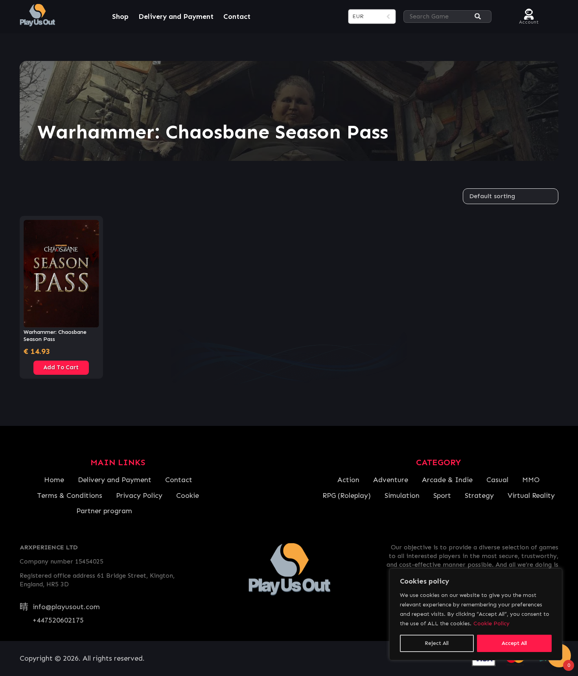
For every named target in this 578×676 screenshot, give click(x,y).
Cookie (187, 495)
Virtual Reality (531, 495)
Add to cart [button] (61, 367)
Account (529, 21)
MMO (530, 479)
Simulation (402, 495)
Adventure (390, 479)
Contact (236, 16)
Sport (442, 495)
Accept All (514, 643)
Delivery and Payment (176, 16)
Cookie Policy (491, 623)
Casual (497, 479)
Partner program (104, 511)
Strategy (479, 495)
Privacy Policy (139, 495)
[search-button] (477, 16)
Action (348, 479)
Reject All (437, 643)
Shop (120, 16)
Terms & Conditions (69, 495)
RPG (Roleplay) (346, 495)
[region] (475, 614)
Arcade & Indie (447, 479)
